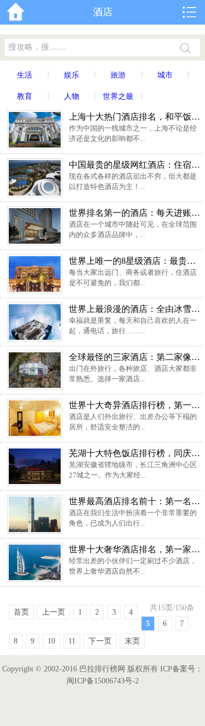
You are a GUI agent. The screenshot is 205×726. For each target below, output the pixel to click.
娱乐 (71, 75)
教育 (24, 96)
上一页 (53, 612)
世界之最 (118, 96)
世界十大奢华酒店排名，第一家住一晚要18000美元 (135, 549)
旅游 (118, 75)
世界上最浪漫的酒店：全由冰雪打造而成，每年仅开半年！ (135, 309)
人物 (71, 96)
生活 (24, 75)
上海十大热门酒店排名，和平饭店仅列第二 (135, 116)
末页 (132, 641)
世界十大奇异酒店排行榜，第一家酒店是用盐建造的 (135, 405)
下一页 (100, 641)
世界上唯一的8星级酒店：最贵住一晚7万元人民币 (135, 260)
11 (71, 641)
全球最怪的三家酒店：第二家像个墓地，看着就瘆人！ (135, 357)
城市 (165, 75)
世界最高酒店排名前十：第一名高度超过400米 (135, 501)
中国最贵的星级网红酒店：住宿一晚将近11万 (135, 164)
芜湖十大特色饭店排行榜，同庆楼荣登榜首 (135, 453)
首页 (21, 612)
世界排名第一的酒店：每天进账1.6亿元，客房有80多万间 (135, 212)
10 (51, 641)
